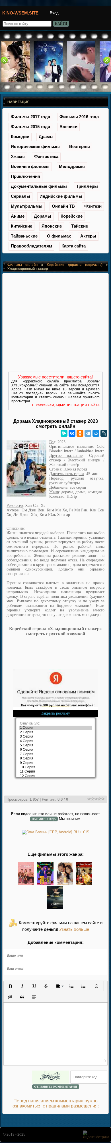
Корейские (72, 216)
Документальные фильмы (39, 186)
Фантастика (46, 156)
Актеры (88, 236)
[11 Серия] (55, 771)
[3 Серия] (55, 736)
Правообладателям (31, 245)
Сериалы (20, 196)
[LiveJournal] (103, 433)
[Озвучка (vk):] (55, 723)
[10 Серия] (55, 767)
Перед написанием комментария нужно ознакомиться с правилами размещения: (56, 1103)
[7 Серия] (55, 754)
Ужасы (18, 156)
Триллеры (87, 186)
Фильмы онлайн (22, 265)
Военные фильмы (30, 166)
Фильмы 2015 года (30, 126)
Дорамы (42, 216)
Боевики (68, 126)
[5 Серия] (55, 745)
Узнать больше (74, 929)
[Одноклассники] (80, 433)
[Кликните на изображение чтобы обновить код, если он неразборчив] (50, 1077)
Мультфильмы (26, 206)
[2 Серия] (55, 732)
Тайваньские (24, 236)
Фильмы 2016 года (79, 116)
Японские (52, 226)
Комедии (20, 136)
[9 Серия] (55, 763)
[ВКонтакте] (72, 433)
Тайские (79, 226)
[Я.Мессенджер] (64, 433)
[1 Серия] (55, 728)
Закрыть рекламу (55, 713)
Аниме (17, 216)
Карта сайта (73, 245)
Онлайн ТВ (63, 206)
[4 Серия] (55, 741)
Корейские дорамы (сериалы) (74, 265)
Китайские (21, 226)
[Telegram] (88, 433)
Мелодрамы (72, 166)
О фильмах (59, 236)
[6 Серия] (55, 750)
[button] (10, 986)
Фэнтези (93, 206)
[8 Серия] (55, 758)
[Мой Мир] (95, 433)
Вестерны (79, 146)
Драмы (46, 136)
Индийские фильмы (61, 196)
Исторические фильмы (35, 146)
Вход (54, 13)
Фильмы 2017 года (30, 116)
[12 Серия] (55, 776)
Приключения (25, 176)
